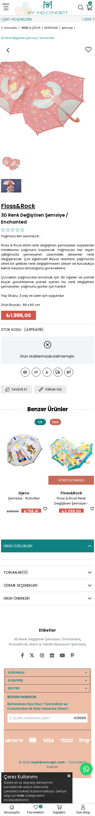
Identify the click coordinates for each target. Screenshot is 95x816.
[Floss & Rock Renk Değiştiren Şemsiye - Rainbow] (48, 452)
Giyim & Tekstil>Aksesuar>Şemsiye (57, 644)
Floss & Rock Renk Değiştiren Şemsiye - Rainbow (48, 501)
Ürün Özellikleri (18, 545)
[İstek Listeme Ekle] (25, 372)
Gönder (80, 718)
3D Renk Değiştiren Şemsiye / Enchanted (47, 639)
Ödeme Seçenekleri (20, 585)
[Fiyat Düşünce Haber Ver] (47, 372)
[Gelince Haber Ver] (68, 372)
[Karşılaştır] (36, 372)
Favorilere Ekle (22, 509)
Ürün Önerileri (16, 598)
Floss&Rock (18, 644)
